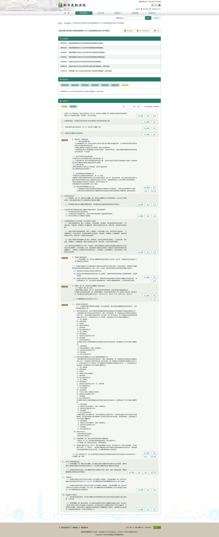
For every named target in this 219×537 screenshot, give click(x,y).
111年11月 (125, 85)
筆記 (148, 116)
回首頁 (138, 9)
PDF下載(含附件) (144, 31)
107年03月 (105, 85)
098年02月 (65, 85)
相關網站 (75, 527)
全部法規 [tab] (64, 106)
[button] (83, 13)
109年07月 (115, 85)
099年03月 (75, 85)
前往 (138, 107)
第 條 (129, 107)
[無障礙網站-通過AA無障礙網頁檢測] (156, 527)
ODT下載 (153, 456)
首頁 (66, 13)
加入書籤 (129, 31)
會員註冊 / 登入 (156, 9)
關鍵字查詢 (119, 18)
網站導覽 (145, 9)
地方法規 (101, 13)
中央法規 (67, 23)
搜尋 (148, 18)
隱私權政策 (84, 527)
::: (56, 4)
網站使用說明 (65, 527)
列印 (158, 31)
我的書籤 (135, 13)
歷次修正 (65, 79)
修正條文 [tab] (73, 106)
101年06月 (85, 85)
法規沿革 (65, 39)
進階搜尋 (156, 18)
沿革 (154, 116)
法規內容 (65, 101)
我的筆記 (152, 13)
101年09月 (95, 85)
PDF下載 (153, 191)
